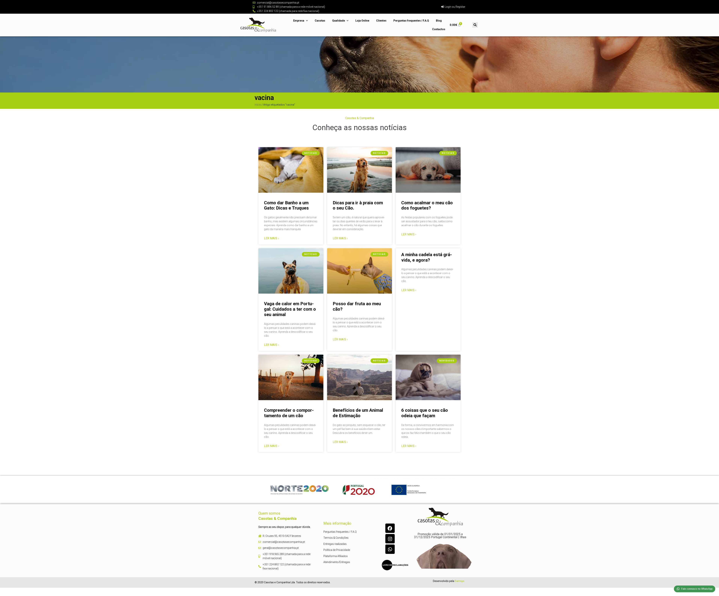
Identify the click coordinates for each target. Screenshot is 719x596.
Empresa (298, 20)
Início (258, 104)
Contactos (438, 29)
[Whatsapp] (390, 549)
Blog (439, 20)
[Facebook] (390, 528)
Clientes (381, 20)
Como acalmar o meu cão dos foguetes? (427, 205)
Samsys (459, 581)
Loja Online (362, 20)
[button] (475, 25)
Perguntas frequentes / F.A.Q (411, 20)
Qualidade (338, 20)
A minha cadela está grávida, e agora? (426, 257)
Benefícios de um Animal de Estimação (358, 413)
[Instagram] (390, 538)
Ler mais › (271, 238)
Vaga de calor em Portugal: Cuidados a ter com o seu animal (290, 309)
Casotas (320, 20)
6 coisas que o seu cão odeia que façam (424, 413)
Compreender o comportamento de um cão (289, 413)
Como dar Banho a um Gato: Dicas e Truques (286, 205)
